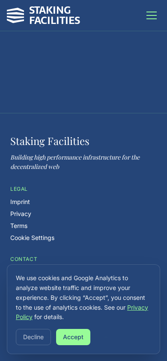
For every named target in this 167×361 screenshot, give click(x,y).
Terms (18, 225)
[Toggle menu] (151, 15)
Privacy (20, 213)
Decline (33, 336)
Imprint (20, 201)
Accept (73, 336)
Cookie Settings (32, 237)
